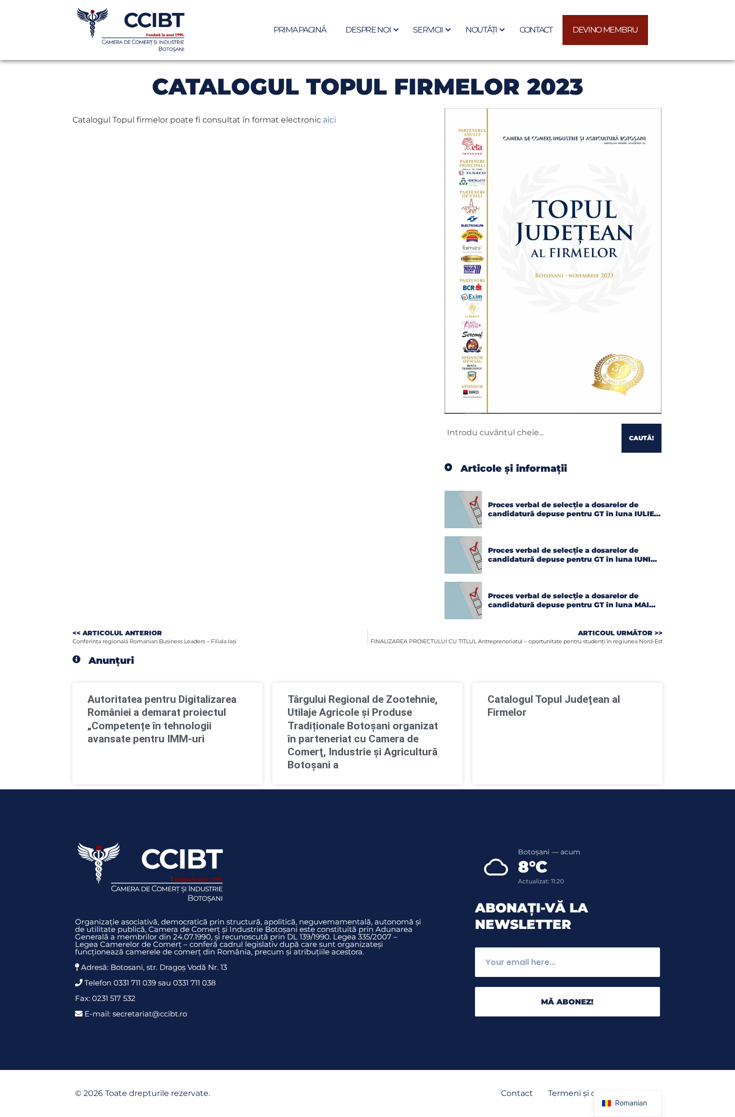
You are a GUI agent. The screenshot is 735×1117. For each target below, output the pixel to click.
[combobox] (531, 432)
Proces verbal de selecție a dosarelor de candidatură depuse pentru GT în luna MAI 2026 (568, 604)
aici (330, 120)
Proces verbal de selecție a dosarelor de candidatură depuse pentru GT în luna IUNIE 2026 (571, 559)
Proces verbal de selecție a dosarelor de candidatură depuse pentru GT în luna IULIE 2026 (571, 513)
